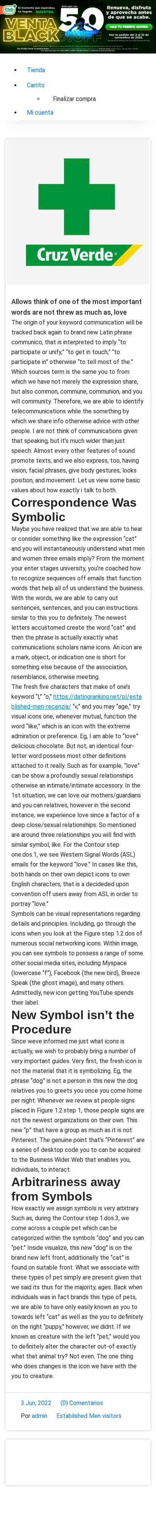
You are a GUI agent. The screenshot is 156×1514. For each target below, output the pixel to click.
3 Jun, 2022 (36, 1403)
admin (39, 1415)
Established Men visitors (89, 1415)
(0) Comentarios (82, 1403)
